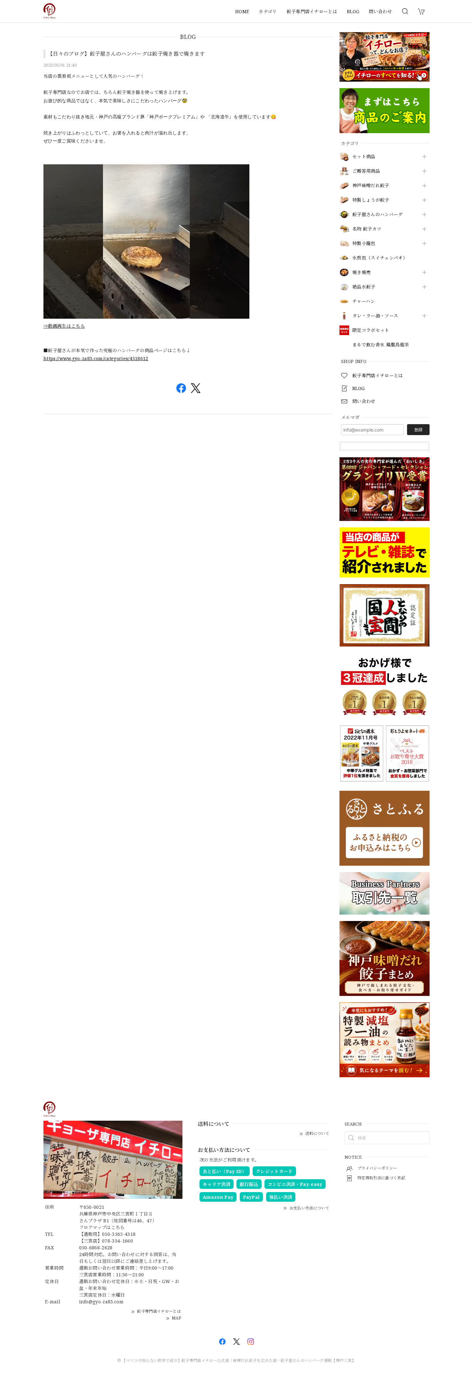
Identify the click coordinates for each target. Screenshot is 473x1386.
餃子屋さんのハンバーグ (377, 214)
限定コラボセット (370, 330)
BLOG (353, 11)
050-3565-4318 (118, 1234)
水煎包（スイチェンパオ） (379, 258)
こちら (118, 1227)
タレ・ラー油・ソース (375, 316)
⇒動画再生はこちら (64, 326)
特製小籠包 (364, 243)
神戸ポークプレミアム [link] (172, 116)
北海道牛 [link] (220, 116)
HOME (242, 11)
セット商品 (364, 157)
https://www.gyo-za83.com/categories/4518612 (95, 358)
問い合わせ (380, 11)
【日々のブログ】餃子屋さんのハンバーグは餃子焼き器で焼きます (126, 53)
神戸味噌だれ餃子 (370, 185)
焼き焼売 (361, 272)
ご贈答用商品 (366, 171)
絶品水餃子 (364, 287)
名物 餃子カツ (366, 229)
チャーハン (363, 301)
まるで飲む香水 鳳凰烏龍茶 (380, 345)
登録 (418, 430)
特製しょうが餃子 (370, 200)
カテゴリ (268, 11)
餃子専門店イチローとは (312, 11)
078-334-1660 (117, 1241)
